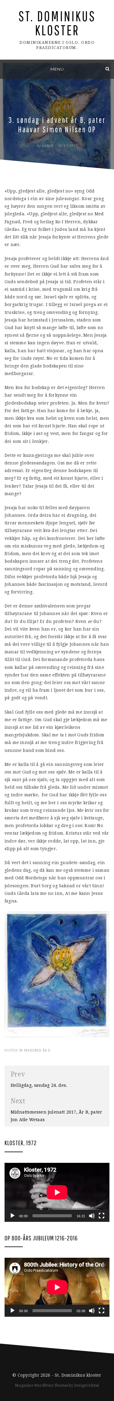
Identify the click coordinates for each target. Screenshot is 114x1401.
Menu (57, 69)
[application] (57, 1192)
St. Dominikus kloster (57, 23)
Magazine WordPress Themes (41, 1385)
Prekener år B (37, 1050)
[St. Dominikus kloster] (6, 69)
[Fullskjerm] (101, 1216)
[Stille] (92, 1216)
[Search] (107, 69)
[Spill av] (12, 1216)
